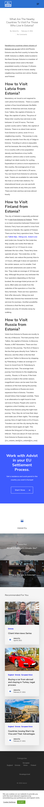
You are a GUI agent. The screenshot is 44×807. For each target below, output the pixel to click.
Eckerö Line (32, 237)
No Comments (22, 34)
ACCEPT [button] (21, 802)
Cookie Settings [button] (9, 802)
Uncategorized (22, 774)
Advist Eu (15, 31)
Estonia (10, 629)
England (11, 675)
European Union (27, 675)
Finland (33, 765)
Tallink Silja (12, 237)
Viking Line (22, 237)
